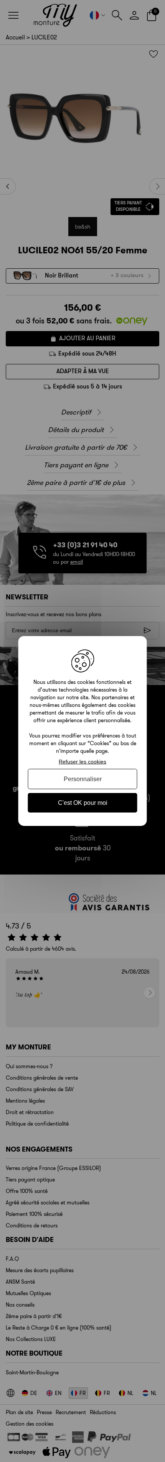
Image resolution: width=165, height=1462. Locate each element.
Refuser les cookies (82, 762)
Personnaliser (83, 779)
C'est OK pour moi (82, 803)
